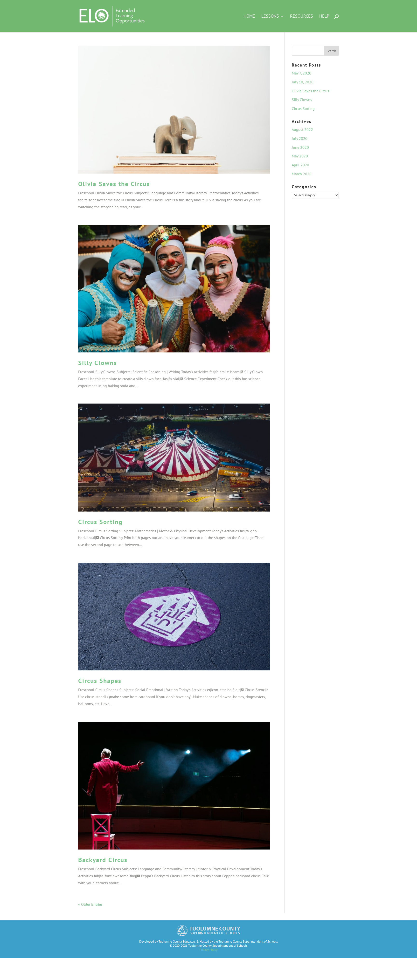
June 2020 (300, 147)
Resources (301, 16)
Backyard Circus (102, 860)
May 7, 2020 (301, 73)
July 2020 (299, 138)
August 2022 (302, 129)
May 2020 (300, 156)
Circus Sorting (100, 522)
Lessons (270, 16)
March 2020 (302, 173)
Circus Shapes (99, 681)
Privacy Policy (208, 950)
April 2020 (300, 164)
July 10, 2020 (302, 82)
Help (324, 16)
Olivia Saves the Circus (114, 184)
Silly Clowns (97, 363)
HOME (249, 16)
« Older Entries (90, 904)
